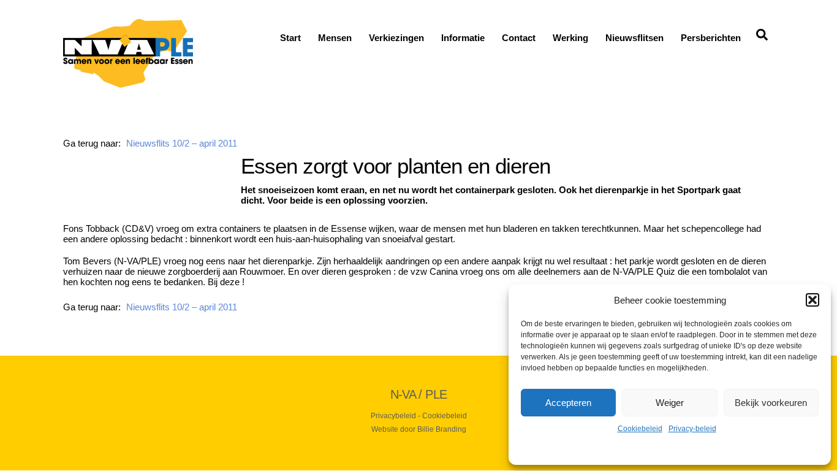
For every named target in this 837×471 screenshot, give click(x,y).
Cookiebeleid (640, 428)
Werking (570, 38)
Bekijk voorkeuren (771, 402)
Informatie (463, 38)
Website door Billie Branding (418, 429)
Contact (519, 38)
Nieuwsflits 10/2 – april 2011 (181, 143)
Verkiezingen (396, 38)
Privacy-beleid (692, 428)
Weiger (670, 402)
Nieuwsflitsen (634, 38)
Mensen (335, 38)
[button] (812, 300)
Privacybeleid (393, 416)
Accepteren (568, 402)
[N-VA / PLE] (128, 82)
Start (290, 38)
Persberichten (711, 38)
